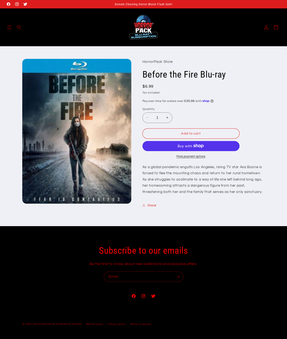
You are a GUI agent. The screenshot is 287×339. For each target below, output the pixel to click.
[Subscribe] (178, 277)
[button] (9, 27)
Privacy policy (116, 324)
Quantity (148, 108)
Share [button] (151, 205)
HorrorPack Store (44, 324)
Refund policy (95, 324)
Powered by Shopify (69, 324)
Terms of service (140, 324)
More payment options (190, 156)
